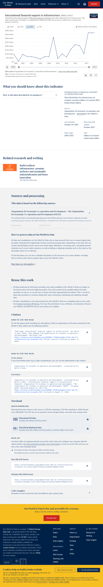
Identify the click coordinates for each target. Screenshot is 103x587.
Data (36, 4)
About (63, 4)
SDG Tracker (58, 554)
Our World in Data (8, 4)
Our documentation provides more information (41, 444)
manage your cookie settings (59, 582)
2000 (13, 67)
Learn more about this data (67, 71)
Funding (73, 541)
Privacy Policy (42, 582)
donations (36, 573)
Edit (87, 27)
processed (81, 114)
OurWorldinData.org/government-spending (18, 76)
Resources (52, 4)
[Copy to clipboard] (85, 332)
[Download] (86, 75)
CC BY (35, 76)
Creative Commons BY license (27, 304)
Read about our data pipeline (22, 264)
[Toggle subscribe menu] (84, 4)
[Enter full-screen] (96, 75)
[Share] (91, 75)
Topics (55, 533)
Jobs (71, 549)
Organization (75, 537)
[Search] (78, 4)
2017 (95, 67)
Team (72, 545)
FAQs (38, 553)
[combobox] (78, 4)
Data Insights (58, 541)
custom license (8, 548)
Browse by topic (24, 4)
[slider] (19, 67)
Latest (43, 4)
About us (73, 533)
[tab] (10, 27)
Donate (94, 4)
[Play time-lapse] (7, 67)
